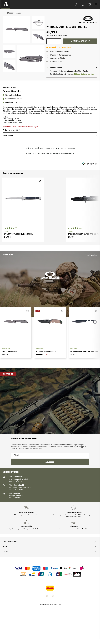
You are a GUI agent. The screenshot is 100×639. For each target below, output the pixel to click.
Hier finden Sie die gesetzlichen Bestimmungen (20, 127)
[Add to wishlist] (83, 4)
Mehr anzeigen (92, 255)
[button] (77, 4)
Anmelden (50, 462)
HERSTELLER (8, 136)
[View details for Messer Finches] (15, 321)
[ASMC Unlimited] (5, 4)
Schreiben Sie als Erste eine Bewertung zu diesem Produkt (50, 154)
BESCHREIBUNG (9, 87)
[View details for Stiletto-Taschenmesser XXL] (23, 199)
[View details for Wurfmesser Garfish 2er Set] (84, 321)
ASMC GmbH (57, 604)
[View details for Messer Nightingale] (49, 321)
